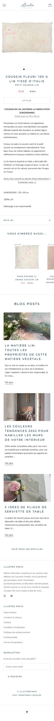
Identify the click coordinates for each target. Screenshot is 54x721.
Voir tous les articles (27, 549)
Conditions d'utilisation (14, 627)
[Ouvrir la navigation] (4, 5)
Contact (7, 622)
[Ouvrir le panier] (50, 5)
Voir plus (9, 382)
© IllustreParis (27, 691)
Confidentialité (10, 637)
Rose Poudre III (27, 276)
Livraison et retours (13, 617)
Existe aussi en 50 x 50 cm (27, 116)
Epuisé (26, 100)
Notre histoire (10, 612)
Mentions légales (30, 695)
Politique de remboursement (17, 632)
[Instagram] (5, 596)
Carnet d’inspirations (13, 642)
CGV (15, 695)
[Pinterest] (11, 596)
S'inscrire (15, 676)
